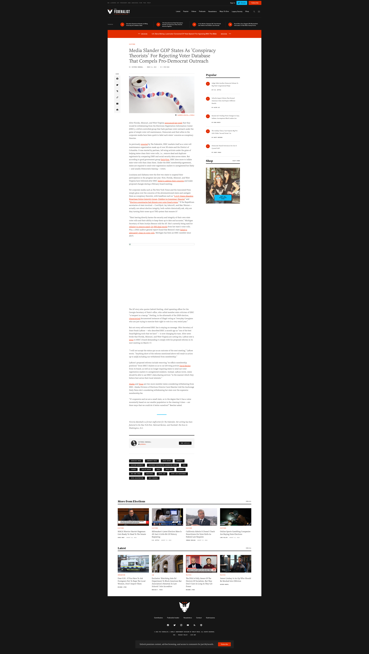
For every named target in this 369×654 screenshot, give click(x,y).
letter (131, 340)
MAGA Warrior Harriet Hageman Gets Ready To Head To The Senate (132, 532)
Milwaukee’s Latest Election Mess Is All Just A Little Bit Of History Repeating (167, 534)
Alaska (132, 384)
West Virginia (153, 478)
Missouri (181, 469)
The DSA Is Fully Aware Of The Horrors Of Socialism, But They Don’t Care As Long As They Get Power (199, 582)
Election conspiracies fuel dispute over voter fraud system (154, 202)
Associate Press (136, 461)
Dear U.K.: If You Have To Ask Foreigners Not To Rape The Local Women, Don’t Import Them (131, 581)
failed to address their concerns (171, 181)
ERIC (184, 465)
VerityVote (165, 159)
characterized (134, 318)
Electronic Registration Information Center (163, 465)
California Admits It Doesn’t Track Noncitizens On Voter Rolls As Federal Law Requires (200, 534)
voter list (162, 474)
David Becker (185, 366)
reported (144, 144)
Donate (243, 3)
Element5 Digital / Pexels (186, 115)
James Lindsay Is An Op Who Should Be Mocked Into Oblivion (235, 579)
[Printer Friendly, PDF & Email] (117, 110)
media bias (169, 469)
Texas (141, 384)
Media (158, 469)
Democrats (180, 461)
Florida (133, 469)
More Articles (185, 443)
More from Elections (131, 501)
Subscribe (254, 3)
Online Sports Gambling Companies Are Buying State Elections (235, 532)
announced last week (173, 123)
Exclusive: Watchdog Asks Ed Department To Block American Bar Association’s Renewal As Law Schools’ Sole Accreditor (167, 582)
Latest (122, 548)
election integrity (137, 465)
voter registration (137, 478)
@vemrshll (143, 444)
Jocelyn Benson (146, 469)
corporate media (152, 461)
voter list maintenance (178, 474)
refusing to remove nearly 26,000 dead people (148, 226)
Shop (209, 161)
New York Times (135, 474)
